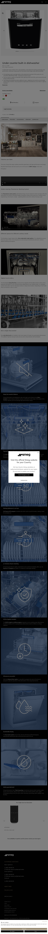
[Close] (38, 452)
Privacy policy (44, 921)
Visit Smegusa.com (24, 474)
